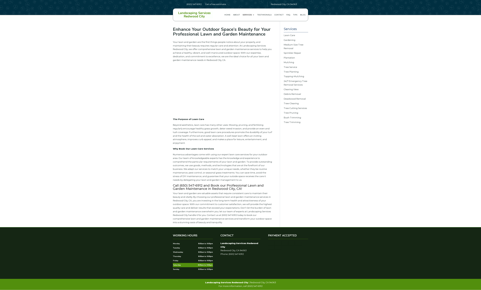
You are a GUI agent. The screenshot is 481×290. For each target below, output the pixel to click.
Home (227, 15)
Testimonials (264, 15)
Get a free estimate (215, 4)
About (236, 15)
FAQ (288, 15)
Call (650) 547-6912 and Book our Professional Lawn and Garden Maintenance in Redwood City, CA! (218, 187)
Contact (279, 15)
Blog (303, 15)
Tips (295, 15)
